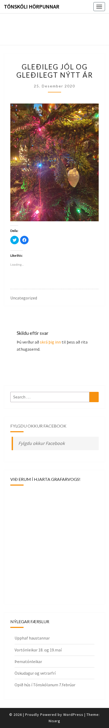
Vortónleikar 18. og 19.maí (38, 649)
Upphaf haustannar (32, 638)
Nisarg (54, 720)
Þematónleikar (28, 661)
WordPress (73, 714)
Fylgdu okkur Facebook (38, 425)
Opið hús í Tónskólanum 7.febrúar (45, 684)
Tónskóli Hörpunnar (31, 6)
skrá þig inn (50, 342)
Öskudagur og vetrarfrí (35, 673)
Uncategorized (23, 297)
